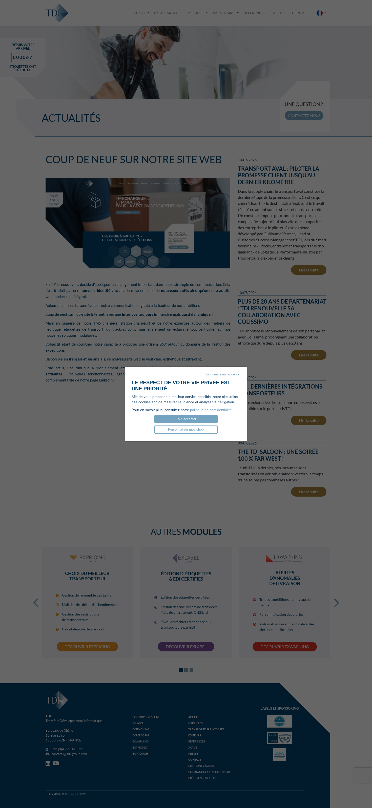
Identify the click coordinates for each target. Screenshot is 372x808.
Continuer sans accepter (222, 374)
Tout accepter (186, 419)
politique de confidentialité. (211, 410)
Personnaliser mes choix (186, 429)
